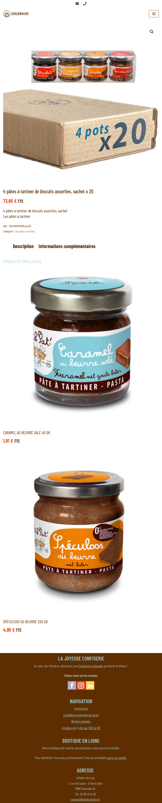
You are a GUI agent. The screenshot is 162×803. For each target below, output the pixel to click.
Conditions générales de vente (81, 715)
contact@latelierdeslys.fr (85, 799)
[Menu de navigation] (154, 13)
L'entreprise (81, 708)
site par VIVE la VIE (89, 728)
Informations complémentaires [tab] (67, 246)
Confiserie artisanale (90, 666)
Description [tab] (23, 246)
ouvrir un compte (116, 758)
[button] (151, 32)
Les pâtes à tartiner (25, 231)
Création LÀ (68, 728)
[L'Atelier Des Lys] (17, 13)
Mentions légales (81, 721)
